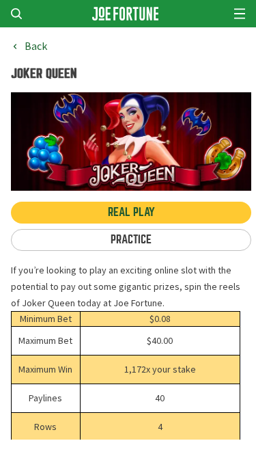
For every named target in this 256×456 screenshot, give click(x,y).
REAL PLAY (131, 212)
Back (36, 46)
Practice (131, 239)
